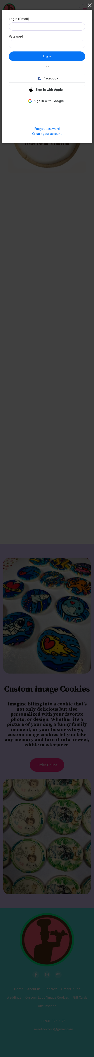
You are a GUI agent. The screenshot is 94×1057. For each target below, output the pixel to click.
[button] (47, 89)
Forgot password (47, 128)
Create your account (47, 133)
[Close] (89, 5)
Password (16, 36)
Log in (47, 56)
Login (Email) (19, 19)
